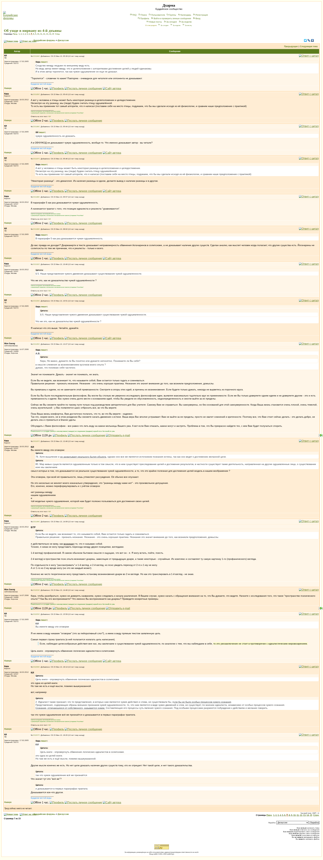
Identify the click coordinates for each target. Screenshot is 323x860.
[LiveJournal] (309, 40)
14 (50, 34)
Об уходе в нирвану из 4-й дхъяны (32, 30)
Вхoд (198, 18)
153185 (36, 94)
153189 (36, 229)
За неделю (186, 22)
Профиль (144, 18)
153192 (36, 264)
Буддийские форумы (44, 40)
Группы (172, 15)
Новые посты (155, 22)
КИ (49, 116)
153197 (36, 441)
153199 (36, 522)
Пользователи (158, 15)
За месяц (188, 25)
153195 (36, 344)
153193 (36, 301)
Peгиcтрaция (202, 15)
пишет (44, 62)
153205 (36, 614)
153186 (36, 126)
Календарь (186, 15)
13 (47, 34)
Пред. (15, 34)
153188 (36, 197)
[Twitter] (305, 40)
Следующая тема (309, 46)
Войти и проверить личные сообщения (172, 18)
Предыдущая (291, 46)
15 (53, 34)
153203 (36, 590)
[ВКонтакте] (312, 40)
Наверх (8, 88)
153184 (36, 56)
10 (38, 34)
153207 (36, 735)
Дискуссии (63, 40)
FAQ (134, 15)
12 (44, 34)
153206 (36, 667)
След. (57, 34)
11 (41, 34)
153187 (36, 159)
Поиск (144, 15)
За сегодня (171, 22)
